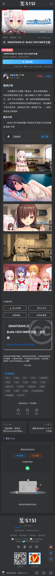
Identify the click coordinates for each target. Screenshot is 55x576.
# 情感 (7, 391)
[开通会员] (51, 547)
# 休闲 (33, 378)
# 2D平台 (20, 395)
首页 (6, 37)
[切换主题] (51, 559)
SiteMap (32, 535)
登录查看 (29, 61)
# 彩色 (34, 382)
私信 (49, 76)
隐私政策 (41, 535)
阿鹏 (11, 75)
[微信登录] (27, 468)
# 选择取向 (32, 386)
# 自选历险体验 (37, 391)
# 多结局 (20, 386)
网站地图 (22, 535)
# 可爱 (16, 382)
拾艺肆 (28, 541)
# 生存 (43, 382)
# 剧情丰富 (43, 378)
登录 (21, 455)
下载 (46, 136)
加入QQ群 (16, 308)
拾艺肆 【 (26, 539)
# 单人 (7, 378)
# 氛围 (7, 382)
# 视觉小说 (9, 386)
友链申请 (13, 535)
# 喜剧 (16, 391)
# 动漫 (25, 382)
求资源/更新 (41, 315)
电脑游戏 (13, 37)
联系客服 (16, 315)
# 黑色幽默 (9, 395)
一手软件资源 (37, 539)
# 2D (25, 378)
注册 (37, 455)
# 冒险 (16, 378)
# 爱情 (42, 386)
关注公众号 (41, 308)
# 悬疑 (25, 391)
